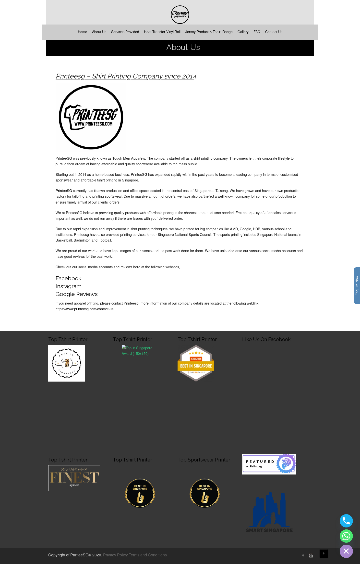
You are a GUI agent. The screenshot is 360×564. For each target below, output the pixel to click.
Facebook (69, 278)
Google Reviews (77, 294)
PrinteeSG (64, 190)
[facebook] (303, 555)
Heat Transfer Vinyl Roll (162, 31)
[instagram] (310, 555)
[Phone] (346, 520)
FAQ (256, 31)
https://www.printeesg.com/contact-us (84, 308)
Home (82, 31)
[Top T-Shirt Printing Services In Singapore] (140, 362)
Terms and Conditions (148, 555)
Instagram (69, 286)
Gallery (243, 31)
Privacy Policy (115, 555)
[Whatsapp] (346, 536)
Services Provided (125, 31)
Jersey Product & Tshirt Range (209, 31)
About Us (99, 31)
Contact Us (273, 31)
